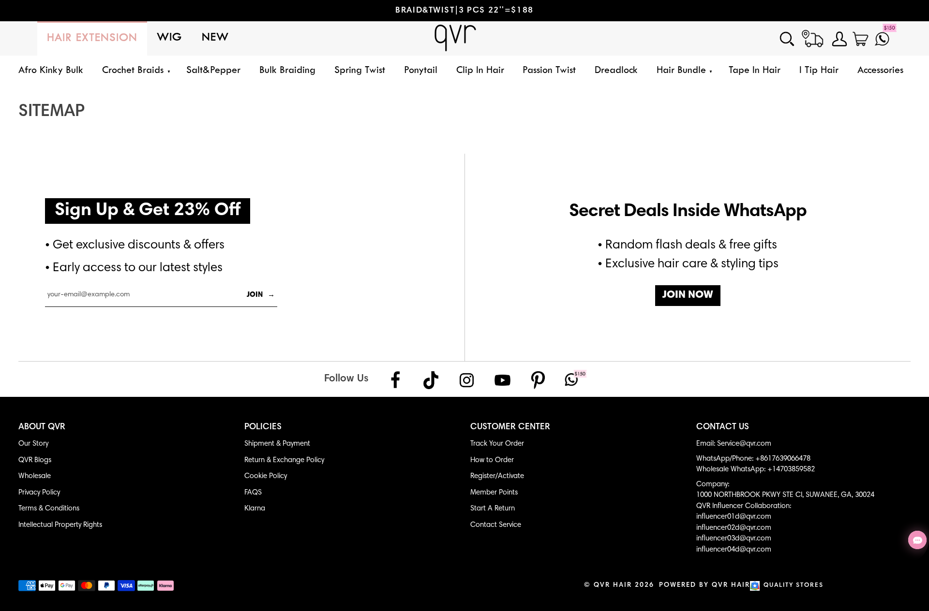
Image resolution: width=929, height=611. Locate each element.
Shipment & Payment (277, 444)
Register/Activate (497, 476)
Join (261, 295)
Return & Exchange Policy (284, 460)
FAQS (253, 492)
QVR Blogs (34, 460)
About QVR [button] (41, 427)
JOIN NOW (687, 295)
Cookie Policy (265, 476)
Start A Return (492, 508)
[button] (135, 70)
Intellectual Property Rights (60, 525)
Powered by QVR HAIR (704, 585)
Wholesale (34, 476)
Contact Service (495, 525)
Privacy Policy (39, 492)
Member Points (494, 492)
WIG (169, 38)
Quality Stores (794, 585)
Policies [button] (263, 427)
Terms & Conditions (48, 508)
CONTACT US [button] (722, 427)
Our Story (33, 444)
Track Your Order (497, 444)
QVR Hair (613, 585)
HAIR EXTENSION (92, 38)
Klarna (254, 508)
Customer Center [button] (510, 427)
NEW (215, 38)
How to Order (492, 460)
